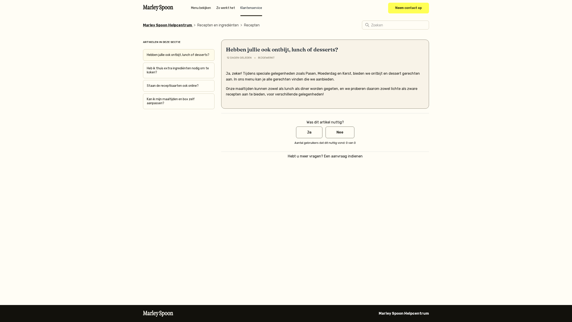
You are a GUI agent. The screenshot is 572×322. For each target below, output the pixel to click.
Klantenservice (251, 8)
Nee (339, 132)
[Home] (158, 9)
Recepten (252, 25)
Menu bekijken (201, 8)
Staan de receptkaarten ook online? (173, 86)
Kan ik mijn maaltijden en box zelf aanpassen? (171, 101)
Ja (309, 132)
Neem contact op (408, 8)
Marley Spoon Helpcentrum (167, 25)
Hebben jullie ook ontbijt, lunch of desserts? (178, 55)
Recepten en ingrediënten (218, 25)
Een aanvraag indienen (343, 156)
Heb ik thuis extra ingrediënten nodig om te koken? (178, 70)
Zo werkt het (225, 8)
